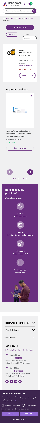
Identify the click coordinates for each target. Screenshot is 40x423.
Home (5, 18)
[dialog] (20, 406)
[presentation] (10, 172)
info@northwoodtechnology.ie (20, 235)
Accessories (28, 18)
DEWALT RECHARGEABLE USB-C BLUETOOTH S (26, 52)
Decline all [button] (29, 414)
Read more (18, 401)
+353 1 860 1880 (20, 216)
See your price (27, 75)
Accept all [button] (10, 414)
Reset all (12, 34)
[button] (13, 178)
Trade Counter (15, 18)
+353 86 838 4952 (20, 254)
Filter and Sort (20, 27)
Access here (20, 272)
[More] (31, 96)
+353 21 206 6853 (16, 371)
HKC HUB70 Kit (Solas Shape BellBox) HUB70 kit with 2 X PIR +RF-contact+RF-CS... (18, 133)
